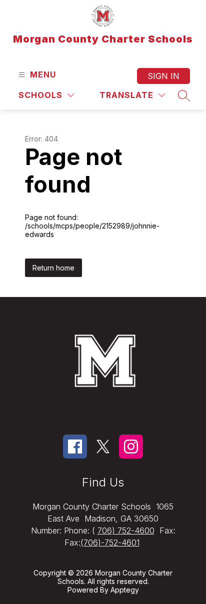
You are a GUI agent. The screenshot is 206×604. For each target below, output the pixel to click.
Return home (53, 268)
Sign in (164, 76)
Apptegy (124, 590)
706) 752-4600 (126, 531)
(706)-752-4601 (110, 543)
